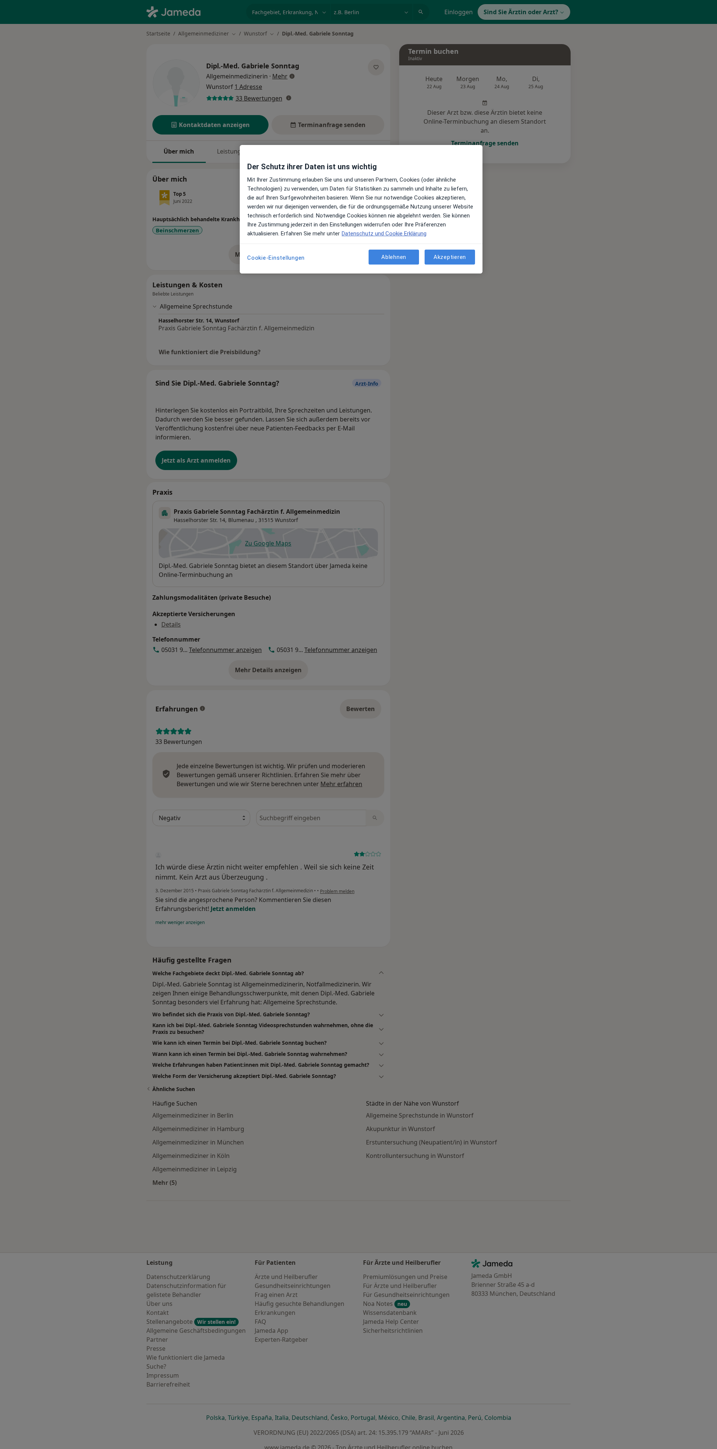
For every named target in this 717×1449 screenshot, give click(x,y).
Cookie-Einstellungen (276, 257)
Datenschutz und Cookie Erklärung (384, 233)
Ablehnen (393, 256)
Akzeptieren (450, 256)
